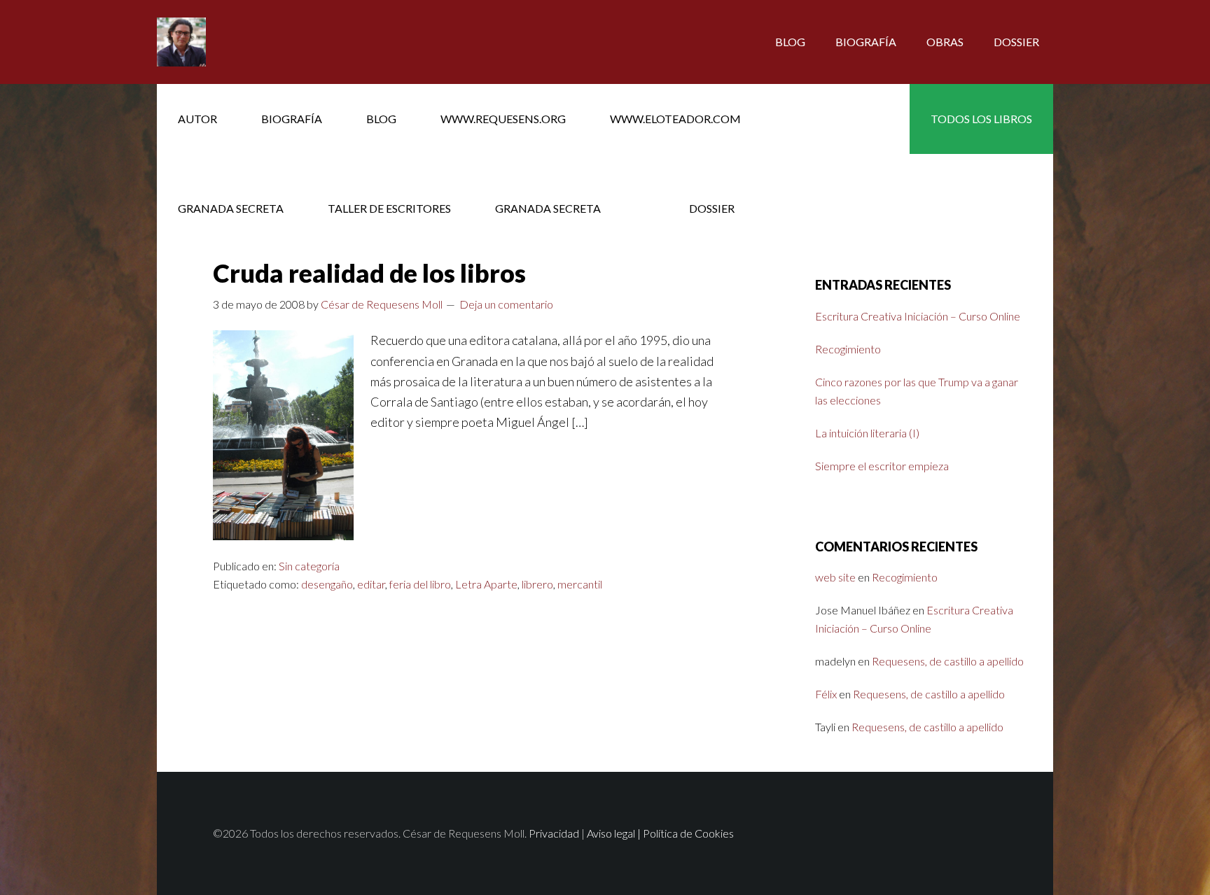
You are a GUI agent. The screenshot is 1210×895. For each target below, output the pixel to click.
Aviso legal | (615, 833)
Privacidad (554, 833)
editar (371, 584)
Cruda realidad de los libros (369, 273)
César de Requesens (269, 41)
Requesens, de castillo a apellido (948, 661)
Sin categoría (309, 565)
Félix (826, 693)
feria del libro (420, 584)
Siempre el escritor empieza (882, 465)
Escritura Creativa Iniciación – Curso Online (917, 316)
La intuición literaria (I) (867, 432)
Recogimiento (848, 348)
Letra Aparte (486, 584)
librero (537, 584)
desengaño (327, 584)
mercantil (579, 584)
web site (835, 577)
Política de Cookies (688, 833)
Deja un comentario (506, 304)
